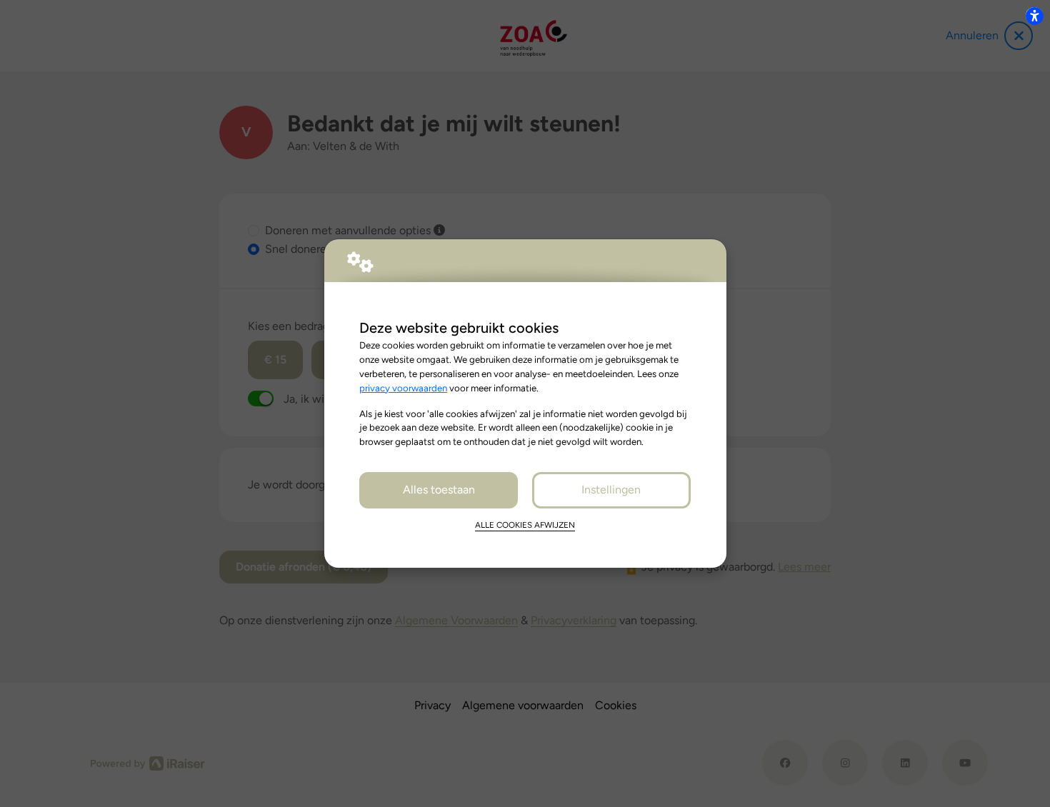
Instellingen (611, 489)
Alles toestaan (439, 489)
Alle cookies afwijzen (525, 525)
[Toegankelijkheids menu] (1034, 15)
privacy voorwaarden (403, 388)
